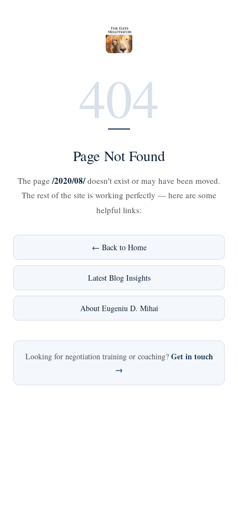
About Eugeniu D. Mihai (119, 308)
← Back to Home (119, 247)
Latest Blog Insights (119, 277)
